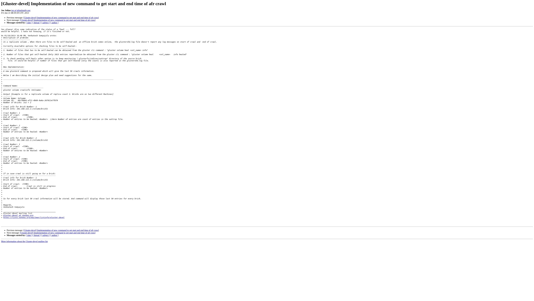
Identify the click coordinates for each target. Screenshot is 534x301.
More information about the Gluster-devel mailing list (24, 241)
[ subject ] (45, 22)
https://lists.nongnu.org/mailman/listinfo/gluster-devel (34, 217)
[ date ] (29, 22)
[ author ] (54, 22)
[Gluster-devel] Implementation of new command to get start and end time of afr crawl (61, 17)
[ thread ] (37, 22)
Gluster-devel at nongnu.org (18, 215)
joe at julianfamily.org (20, 10)
